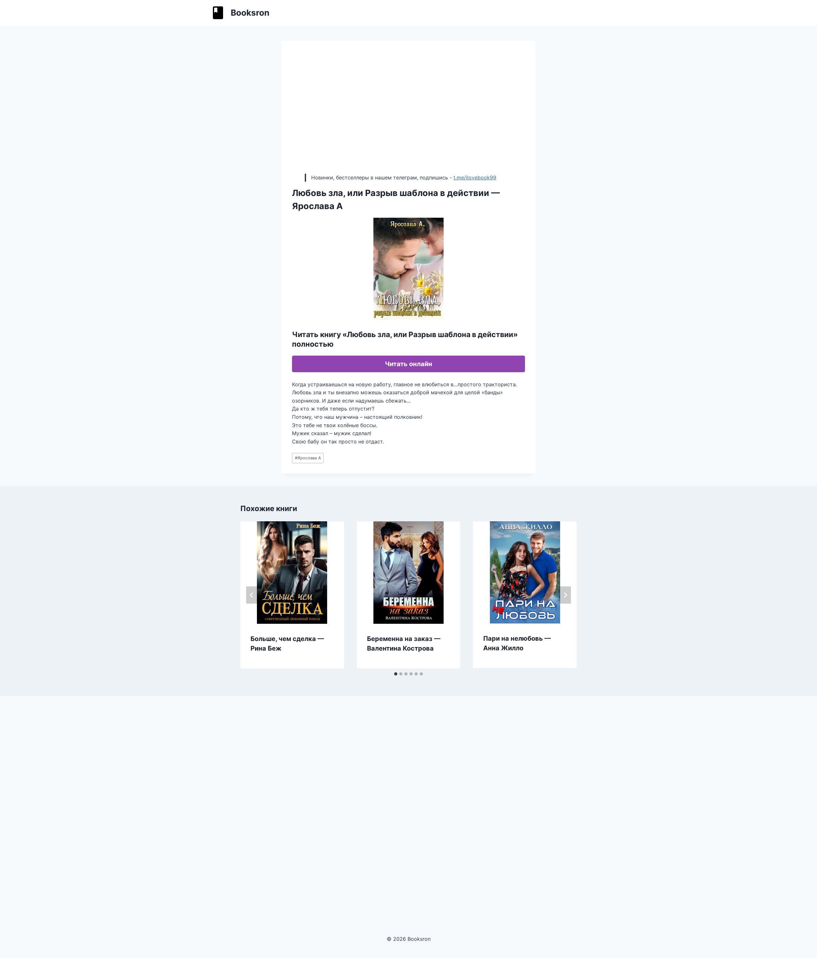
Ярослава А (308, 458)
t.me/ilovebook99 (474, 177)
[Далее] (565, 595)
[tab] (395, 673)
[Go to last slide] (252, 595)
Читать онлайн (408, 364)
